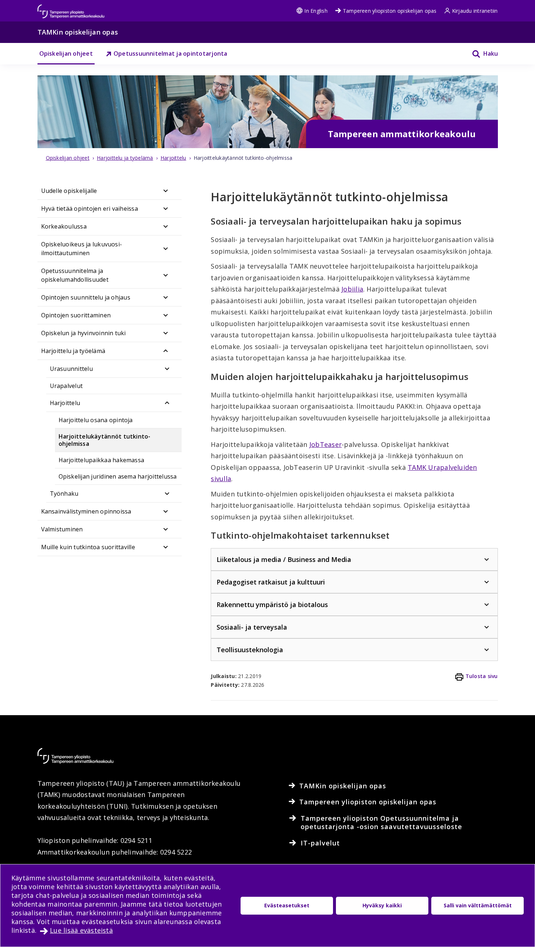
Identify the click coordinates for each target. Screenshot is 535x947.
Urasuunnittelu (71, 369)
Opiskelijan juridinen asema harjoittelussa (118, 476)
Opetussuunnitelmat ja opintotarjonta (170, 53)
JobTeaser (325, 444)
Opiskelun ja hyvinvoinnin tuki (83, 333)
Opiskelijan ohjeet (66, 53)
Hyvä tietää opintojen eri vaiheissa (89, 209)
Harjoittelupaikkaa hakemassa (101, 460)
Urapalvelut (66, 386)
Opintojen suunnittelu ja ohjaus (85, 297)
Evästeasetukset (286, 905)
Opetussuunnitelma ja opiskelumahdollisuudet (74, 275)
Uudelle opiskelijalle (69, 191)
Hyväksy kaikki (382, 905)
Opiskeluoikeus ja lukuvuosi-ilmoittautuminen (81, 248)
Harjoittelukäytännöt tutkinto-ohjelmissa (105, 440)
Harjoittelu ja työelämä (73, 351)
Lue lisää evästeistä (81, 930)
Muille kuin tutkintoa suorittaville (88, 547)
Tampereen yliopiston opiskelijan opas (390, 10)
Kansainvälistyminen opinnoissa (86, 511)
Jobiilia (352, 289)
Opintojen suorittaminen (76, 315)
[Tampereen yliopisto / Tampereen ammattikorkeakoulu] (77, 7)
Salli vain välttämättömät (478, 905)
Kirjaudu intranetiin (475, 10)
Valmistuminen (62, 529)
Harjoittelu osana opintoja (96, 420)
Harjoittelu (65, 403)
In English (315, 10)
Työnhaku (64, 494)
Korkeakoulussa (64, 226)
